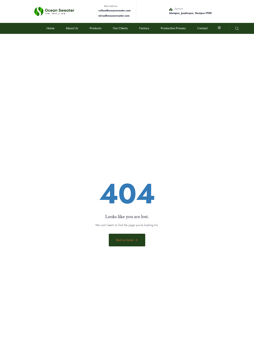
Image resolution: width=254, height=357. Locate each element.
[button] (237, 28)
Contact (202, 28)
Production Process (173, 28)
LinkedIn (9, 168)
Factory (144, 28)
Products (95, 28)
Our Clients (120, 28)
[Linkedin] (219, 27)
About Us (72, 28)
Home (50, 28)
